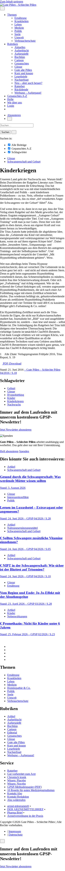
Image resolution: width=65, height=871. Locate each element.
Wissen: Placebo (16, 780)
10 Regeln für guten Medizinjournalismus (31, 790)
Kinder (11, 398)
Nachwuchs (14, 404)
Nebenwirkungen (17, 616)
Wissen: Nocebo (16, 783)
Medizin (19, 27)
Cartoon (19, 60)
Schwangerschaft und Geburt (23, 161)
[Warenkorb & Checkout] (8, 109)
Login (10, 105)
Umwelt (19, 37)
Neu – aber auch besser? (28, 83)
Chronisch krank (16, 777)
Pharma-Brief (15, 812)
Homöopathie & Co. (19, 687)
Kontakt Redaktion (18, 796)
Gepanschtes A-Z (17, 96)
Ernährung (20, 18)
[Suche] (9, 119)
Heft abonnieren (9, 451)
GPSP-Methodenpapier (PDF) (24, 786)
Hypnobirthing (15, 394)
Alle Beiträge (19, 144)
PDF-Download (11, 363)
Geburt (11, 388)
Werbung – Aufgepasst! (27, 92)
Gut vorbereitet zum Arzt (21, 773)
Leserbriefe (20, 76)
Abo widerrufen (16, 799)
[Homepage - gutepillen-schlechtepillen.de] (18, 4)
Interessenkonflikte (18, 497)
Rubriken (12, 44)
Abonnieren (14, 115)
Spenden (24, 451)
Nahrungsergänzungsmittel (22, 527)
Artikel (11, 466)
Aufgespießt (21, 53)
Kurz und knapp (23, 73)
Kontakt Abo (14, 793)
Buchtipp (19, 57)
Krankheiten (21, 21)
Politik (18, 31)
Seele (17, 34)
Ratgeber (19, 86)
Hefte (10, 99)
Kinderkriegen (15, 401)
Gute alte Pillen (23, 70)
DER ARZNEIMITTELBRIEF (25, 809)
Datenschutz (15, 834)
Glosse (18, 66)
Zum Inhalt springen (11, 1)
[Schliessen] (2, 841)
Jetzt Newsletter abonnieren (15, 429)
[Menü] (2, 8)
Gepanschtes (21, 63)
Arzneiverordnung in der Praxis (25, 815)
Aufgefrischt (21, 50)
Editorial (12, 732)
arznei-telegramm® (18, 806)
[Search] (14, 132)
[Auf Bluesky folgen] (8, 653)
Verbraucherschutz (25, 40)
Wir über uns (14, 102)
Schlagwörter (19, 152)
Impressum (14, 831)
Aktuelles (19, 47)
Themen (12, 14)
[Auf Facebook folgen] (8, 646)
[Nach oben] (1, 640)
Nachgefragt (21, 79)
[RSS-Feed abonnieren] (8, 659)
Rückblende (21, 89)
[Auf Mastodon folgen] (8, 649)
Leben (18, 24)
